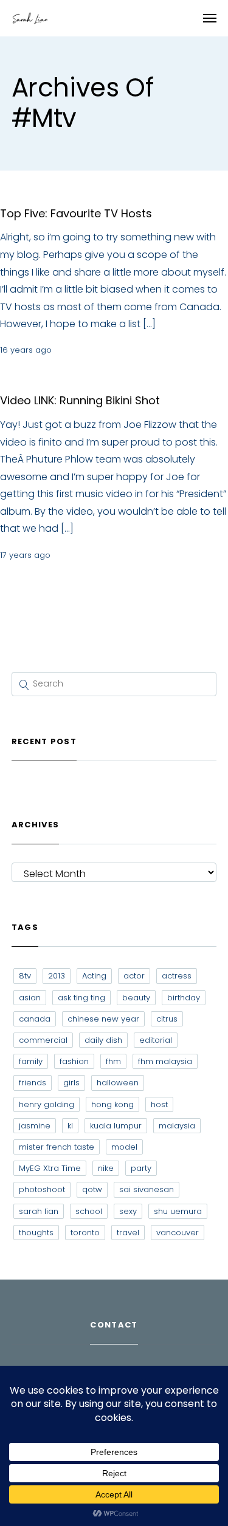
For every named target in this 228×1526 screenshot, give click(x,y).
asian (30, 997)
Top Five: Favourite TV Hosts (76, 213)
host (159, 1104)
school (88, 1211)
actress (177, 976)
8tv (25, 976)
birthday (183, 997)
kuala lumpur (116, 1125)
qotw (92, 1189)
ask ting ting (81, 997)
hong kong (112, 1104)
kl (70, 1125)
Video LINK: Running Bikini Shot (80, 400)
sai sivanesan (146, 1189)
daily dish (103, 1040)
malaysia (177, 1125)
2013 (56, 976)
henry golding (46, 1104)
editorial (155, 1040)
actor (134, 976)
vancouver (177, 1232)
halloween (118, 1082)
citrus (167, 1019)
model (124, 1147)
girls (71, 1082)
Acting (94, 976)
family (31, 1061)
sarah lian (38, 1211)
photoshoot (42, 1189)
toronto (85, 1232)
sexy (128, 1211)
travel (128, 1232)
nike (106, 1168)
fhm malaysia (165, 1061)
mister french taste (56, 1147)
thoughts (36, 1232)
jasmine (34, 1125)
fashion (74, 1061)
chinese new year (103, 1019)
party (141, 1168)
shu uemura (178, 1211)
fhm (113, 1061)
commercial (43, 1040)
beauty (136, 997)
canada (34, 1019)
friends (32, 1082)
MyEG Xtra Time (50, 1168)
